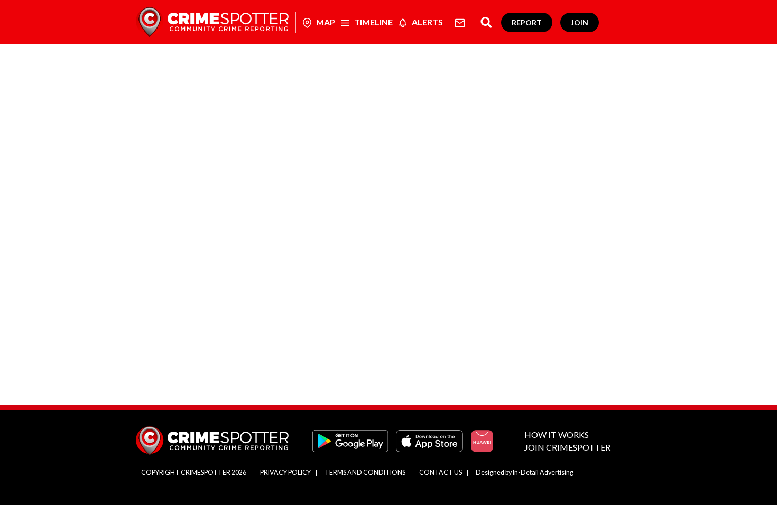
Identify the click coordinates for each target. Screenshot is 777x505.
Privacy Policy (285, 472)
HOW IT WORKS (556, 434)
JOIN (579, 22)
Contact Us (440, 472)
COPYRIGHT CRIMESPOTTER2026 (193, 472)
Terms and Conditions (365, 472)
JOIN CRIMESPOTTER (567, 447)
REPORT (527, 22)
